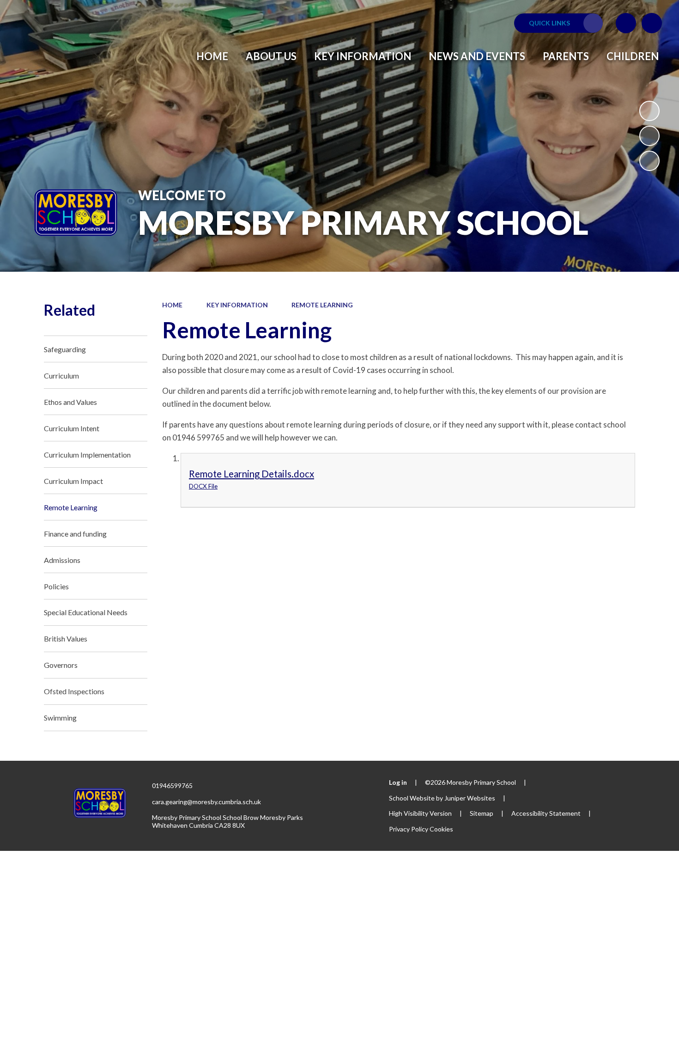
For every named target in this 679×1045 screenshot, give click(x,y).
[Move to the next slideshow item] (649, 161)
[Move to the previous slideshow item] (649, 136)
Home (172, 305)
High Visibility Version (420, 813)
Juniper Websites (469, 798)
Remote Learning (322, 305)
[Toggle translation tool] (626, 23)
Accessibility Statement (546, 813)
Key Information (237, 305)
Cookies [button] (441, 829)
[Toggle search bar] (652, 23)
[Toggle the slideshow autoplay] (649, 111)
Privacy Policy (408, 829)
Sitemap (481, 813)
